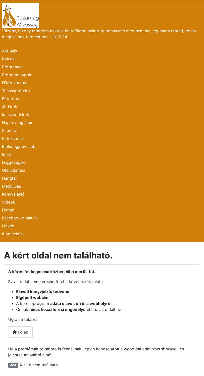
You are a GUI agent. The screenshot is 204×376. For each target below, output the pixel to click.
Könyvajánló (13, 194)
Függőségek (13, 162)
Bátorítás (10, 98)
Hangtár (9, 178)
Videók (8, 202)
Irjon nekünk (13, 233)
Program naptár (17, 74)
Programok (12, 66)
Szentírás (10, 130)
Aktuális (9, 50)
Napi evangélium (17, 122)
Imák (6, 154)
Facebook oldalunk (20, 217)
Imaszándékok (15, 114)
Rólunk (8, 58)
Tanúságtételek (16, 90)
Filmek (8, 210)
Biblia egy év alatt (19, 146)
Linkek (8, 225)
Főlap (22, 332)
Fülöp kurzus (14, 82)
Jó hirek (9, 106)
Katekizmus (13, 138)
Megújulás (11, 186)
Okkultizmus (13, 170)
